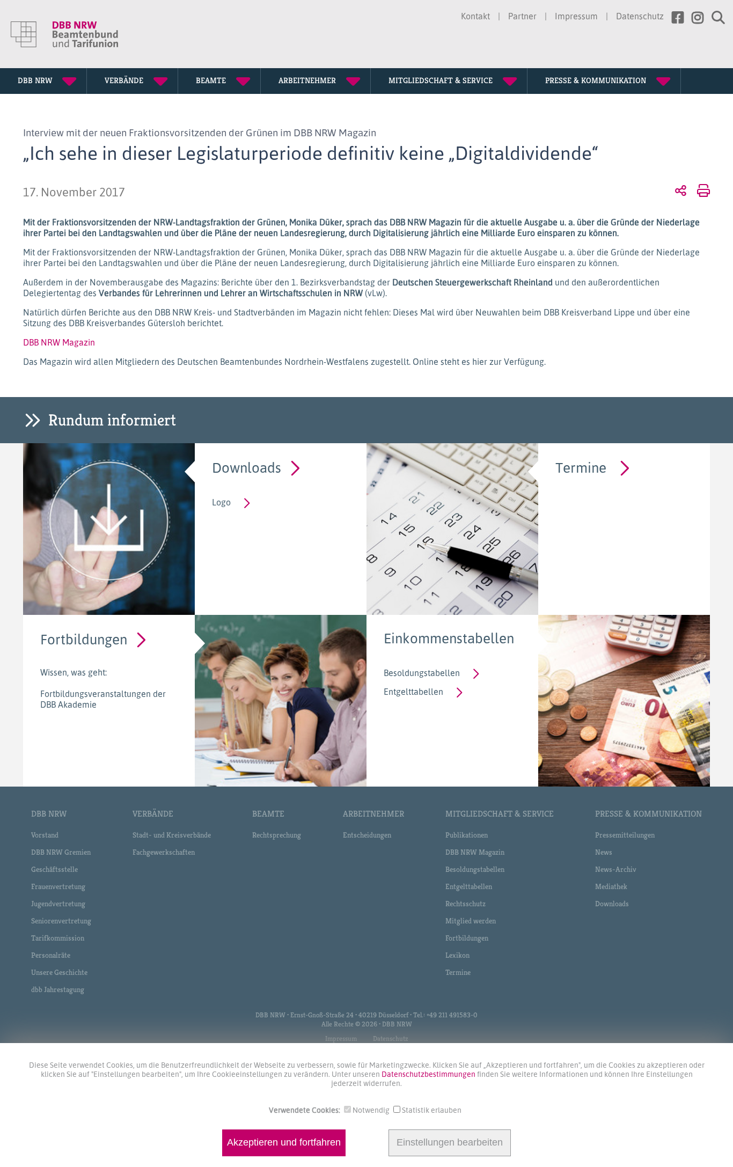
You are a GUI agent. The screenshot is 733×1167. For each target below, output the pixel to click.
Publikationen (466, 835)
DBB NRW (49, 813)
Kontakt (475, 16)
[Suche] (714, 18)
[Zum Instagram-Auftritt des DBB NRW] (693, 18)
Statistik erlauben (431, 1109)
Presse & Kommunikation (648, 813)
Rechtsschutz (465, 903)
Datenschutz (640, 16)
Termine (580, 467)
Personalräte (50, 955)
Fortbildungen (83, 639)
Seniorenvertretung (61, 921)
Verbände (153, 813)
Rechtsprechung (276, 835)
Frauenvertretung (58, 886)
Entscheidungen (367, 835)
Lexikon (457, 955)
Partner (522, 16)
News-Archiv (615, 869)
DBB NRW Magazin (59, 342)
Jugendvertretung (58, 903)
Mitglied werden (470, 921)
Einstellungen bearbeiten (450, 1142)
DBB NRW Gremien (61, 852)
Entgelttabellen (413, 691)
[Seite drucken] (701, 190)
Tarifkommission (57, 938)
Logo (221, 502)
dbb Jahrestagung (57, 989)
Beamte (268, 813)
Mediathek (611, 886)
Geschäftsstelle (54, 869)
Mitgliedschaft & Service (499, 813)
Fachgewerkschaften (164, 852)
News (603, 852)
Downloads (246, 467)
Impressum (576, 16)
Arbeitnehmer (373, 813)
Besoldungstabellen (422, 672)
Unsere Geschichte (59, 972)
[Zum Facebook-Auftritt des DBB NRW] (674, 18)
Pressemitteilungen (625, 835)
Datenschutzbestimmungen (429, 1073)
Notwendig (371, 1109)
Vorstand (44, 835)
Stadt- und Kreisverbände (172, 835)
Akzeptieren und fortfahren (284, 1142)
